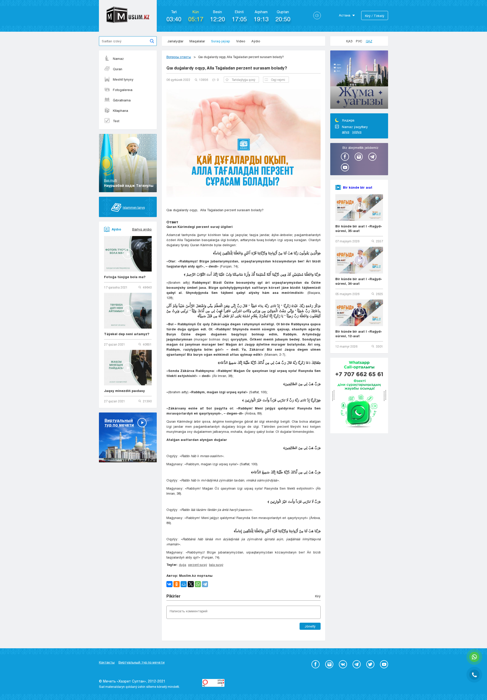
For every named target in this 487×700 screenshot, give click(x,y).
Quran (117, 69)
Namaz (118, 59)
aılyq (345, 132)
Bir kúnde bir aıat (357, 187)
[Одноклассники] (176, 584)
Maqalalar (197, 41)
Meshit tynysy (123, 79)
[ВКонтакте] (169, 584)
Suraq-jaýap (220, 41)
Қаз (349, 41)
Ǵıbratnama (122, 100)
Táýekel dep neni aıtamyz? (126, 334)
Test (116, 121)
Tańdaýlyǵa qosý (243, 79)
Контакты (107, 662)
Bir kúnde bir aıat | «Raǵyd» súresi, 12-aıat (358, 333)
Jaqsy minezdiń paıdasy (124, 391)
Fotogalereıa (122, 90)
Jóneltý (310, 626)
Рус (359, 41)
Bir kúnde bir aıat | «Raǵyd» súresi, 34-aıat (358, 281)
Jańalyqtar (175, 41)
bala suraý (216, 564)
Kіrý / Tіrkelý (374, 16)
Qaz (369, 41)
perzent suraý (197, 564)
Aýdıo (255, 41)
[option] (359, 80)
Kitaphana (120, 111)
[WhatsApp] (198, 584)
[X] (191, 584)
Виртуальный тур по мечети (141, 662)
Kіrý (318, 596)
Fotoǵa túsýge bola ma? (125, 277)
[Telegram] (205, 584)
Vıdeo (240, 41)
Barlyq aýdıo (142, 229)
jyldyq (356, 132)
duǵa (182, 564)
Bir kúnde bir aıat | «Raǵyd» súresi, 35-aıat (358, 228)
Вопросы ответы (178, 57)
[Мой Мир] (184, 584)
